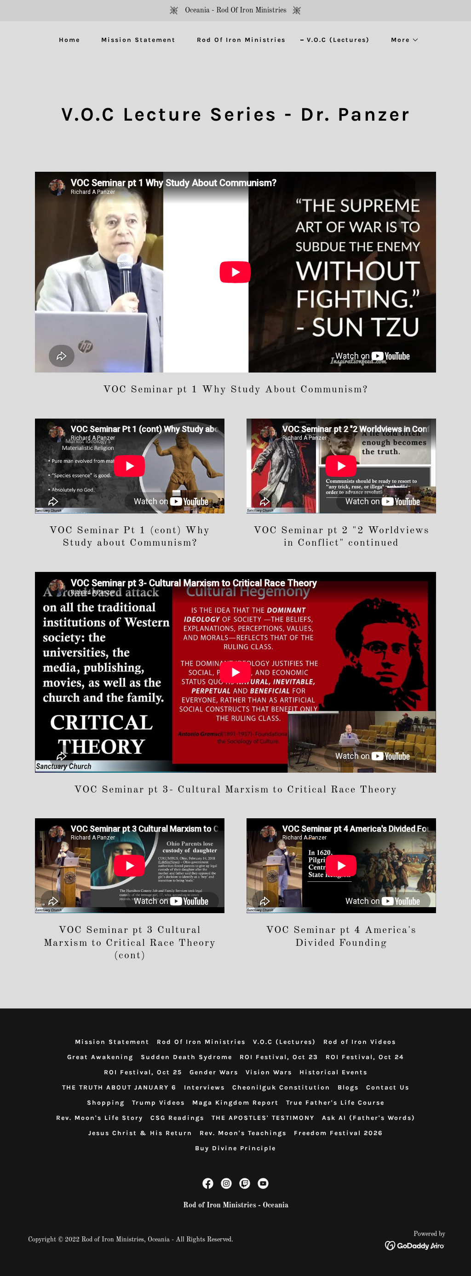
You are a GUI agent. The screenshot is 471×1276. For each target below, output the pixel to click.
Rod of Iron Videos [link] (359, 1042)
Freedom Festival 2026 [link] (338, 1133)
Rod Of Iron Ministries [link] (241, 40)
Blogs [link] (348, 1087)
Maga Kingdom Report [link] (235, 1103)
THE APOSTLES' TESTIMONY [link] (263, 1118)
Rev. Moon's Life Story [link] (99, 1118)
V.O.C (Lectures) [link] (338, 40)
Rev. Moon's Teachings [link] (243, 1133)
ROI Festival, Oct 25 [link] (143, 1072)
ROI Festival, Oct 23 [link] (279, 1057)
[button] (402, 40)
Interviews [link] (204, 1087)
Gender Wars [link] (214, 1072)
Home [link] (69, 40)
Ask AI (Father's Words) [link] (368, 1118)
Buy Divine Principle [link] (235, 1148)
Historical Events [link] (333, 1072)
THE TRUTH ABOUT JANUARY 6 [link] (119, 1087)
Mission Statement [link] (138, 40)
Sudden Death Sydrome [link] (186, 1057)
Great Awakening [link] (100, 1057)
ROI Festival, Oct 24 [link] (365, 1057)
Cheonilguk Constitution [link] (281, 1087)
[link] (208, 1183)
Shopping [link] (106, 1103)
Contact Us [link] (387, 1087)
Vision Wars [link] (269, 1072)
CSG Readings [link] (177, 1118)
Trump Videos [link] (158, 1103)
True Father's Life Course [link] (335, 1103)
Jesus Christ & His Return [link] (140, 1133)
